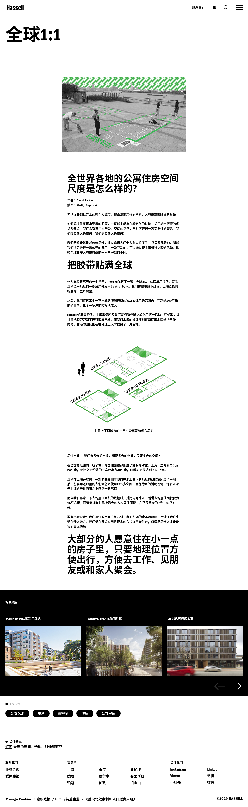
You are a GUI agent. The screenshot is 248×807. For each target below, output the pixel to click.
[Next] (236, 686)
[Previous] (219, 686)
